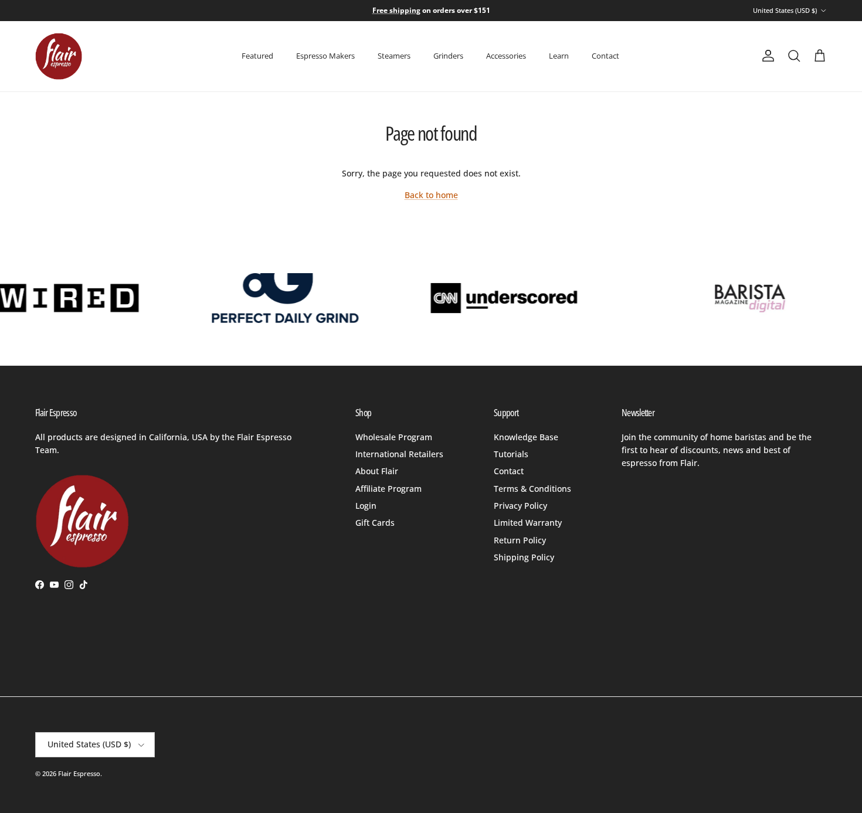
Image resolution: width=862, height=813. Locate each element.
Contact (605, 55)
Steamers (394, 55)
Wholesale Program (393, 437)
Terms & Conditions (532, 488)
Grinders (448, 55)
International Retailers (399, 454)
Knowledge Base (526, 437)
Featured (257, 55)
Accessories (506, 55)
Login (365, 505)
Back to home (431, 194)
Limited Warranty (528, 522)
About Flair (376, 471)
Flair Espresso (79, 773)
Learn (559, 55)
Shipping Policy (524, 557)
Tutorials (511, 454)
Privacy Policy (520, 505)
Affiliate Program (388, 488)
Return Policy (520, 540)
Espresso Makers (325, 55)
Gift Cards (375, 522)
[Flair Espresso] (58, 56)
